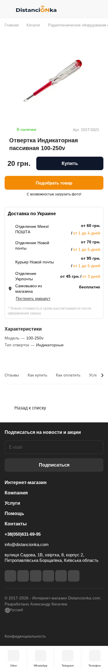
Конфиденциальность (25, 636)
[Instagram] (23, 576)
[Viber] (61, 576)
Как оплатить (68, 375)
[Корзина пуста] (99, 9)
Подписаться (54, 465)
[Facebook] (10, 576)
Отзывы (12, 375)
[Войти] (87, 9)
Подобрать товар (54, 182)
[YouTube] (48, 576)
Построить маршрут (33, 298)
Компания (16, 492)
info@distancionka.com (27, 544)
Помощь (14, 513)
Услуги (12, 503)
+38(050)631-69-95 (23, 534)
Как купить (37, 375)
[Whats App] (73, 576)
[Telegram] (35, 576)
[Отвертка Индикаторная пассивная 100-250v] (54, 81)
